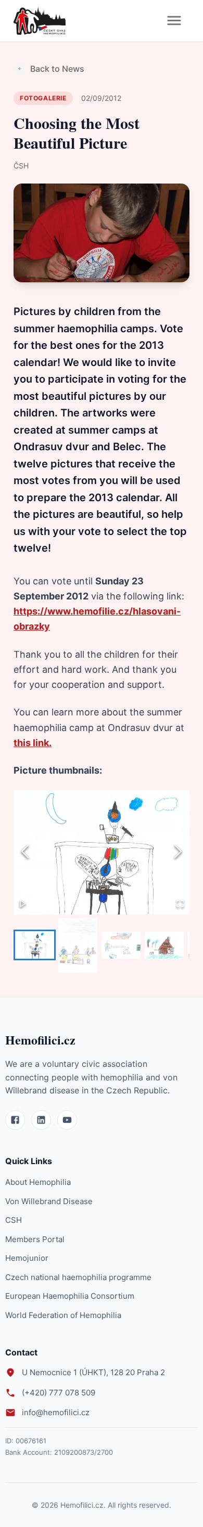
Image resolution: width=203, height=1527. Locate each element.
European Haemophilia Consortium (69, 1296)
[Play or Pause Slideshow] (23, 904)
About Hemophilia (38, 1182)
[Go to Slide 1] (35, 945)
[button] (101, 852)
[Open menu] (174, 20)
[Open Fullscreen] (180, 904)
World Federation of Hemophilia (63, 1315)
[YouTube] (67, 1120)
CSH (13, 1220)
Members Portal (35, 1239)
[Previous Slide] (25, 852)
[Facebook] (15, 1120)
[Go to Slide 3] (121, 945)
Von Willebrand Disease (49, 1201)
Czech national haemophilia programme (78, 1277)
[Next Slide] (178, 852)
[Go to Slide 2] (78, 945)
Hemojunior (26, 1258)
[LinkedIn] (41, 1120)
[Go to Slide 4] (164, 945)
